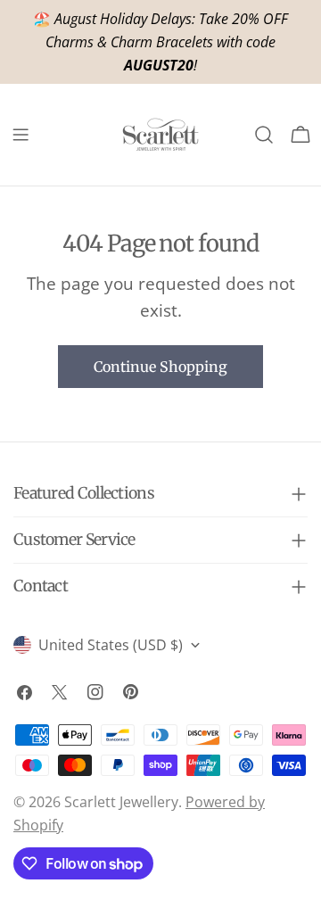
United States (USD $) (110, 645)
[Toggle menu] (20, 135)
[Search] (264, 135)
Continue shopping (160, 367)
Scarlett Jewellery (121, 802)
